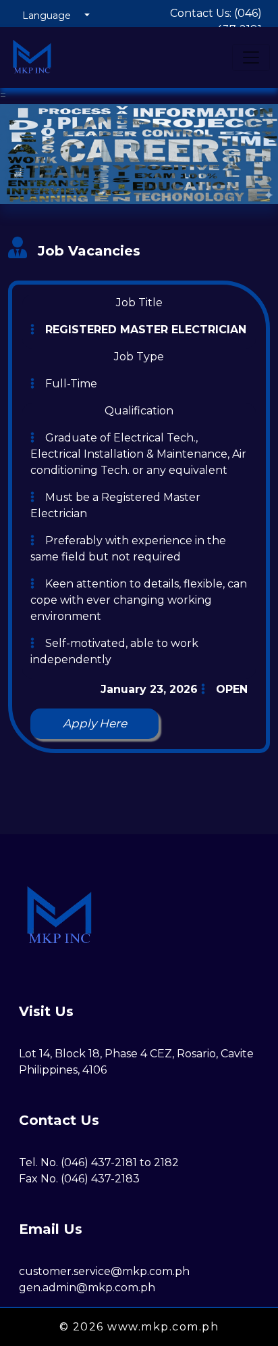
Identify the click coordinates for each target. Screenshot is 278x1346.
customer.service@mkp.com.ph (104, 1271)
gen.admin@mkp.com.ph (87, 1287)
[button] (94, 724)
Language (46, 15)
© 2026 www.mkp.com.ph (139, 1326)
